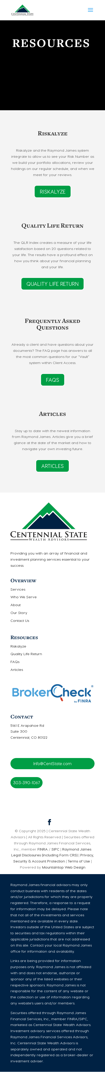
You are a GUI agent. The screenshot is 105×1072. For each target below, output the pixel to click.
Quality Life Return (52, 284)
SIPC (54, 849)
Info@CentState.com (52, 763)
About (15, 605)
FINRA (42, 849)
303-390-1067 (26, 782)
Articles (52, 466)
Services (17, 589)
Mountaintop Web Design (63, 867)
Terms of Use (79, 861)
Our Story (18, 612)
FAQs (52, 380)
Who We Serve (23, 597)
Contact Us (19, 620)
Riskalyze (52, 191)
